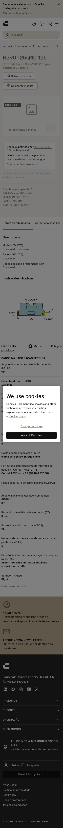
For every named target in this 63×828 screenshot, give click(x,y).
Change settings (31, 426)
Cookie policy (17, 416)
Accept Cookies (31, 435)
